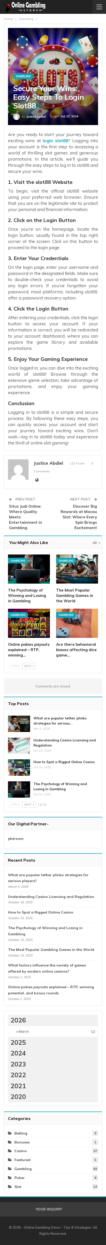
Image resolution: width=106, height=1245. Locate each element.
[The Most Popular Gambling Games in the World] (77, 569)
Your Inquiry (49, 1209)
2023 (18, 1064)
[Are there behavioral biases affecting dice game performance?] (77, 623)
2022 (18, 1075)
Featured (22, 1160)
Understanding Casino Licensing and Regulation (51, 896)
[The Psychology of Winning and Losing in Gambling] (29, 569)
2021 (18, 1086)
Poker (19, 1177)
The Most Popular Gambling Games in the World (51, 949)
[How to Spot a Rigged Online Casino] (19, 767)
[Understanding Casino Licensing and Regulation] (19, 746)
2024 (18, 1053)
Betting (20, 1133)
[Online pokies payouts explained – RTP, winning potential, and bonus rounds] (29, 623)
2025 (18, 1042)
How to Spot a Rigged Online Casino (64, 762)
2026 (18, 1020)
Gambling (23, 76)
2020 (18, 1097)
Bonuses (22, 1142)
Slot (17, 1186)
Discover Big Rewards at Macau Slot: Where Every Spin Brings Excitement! (78, 517)
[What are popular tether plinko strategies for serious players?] (19, 724)
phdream (15, 839)
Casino (20, 1151)
